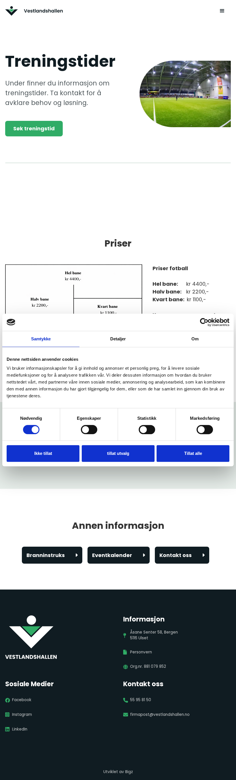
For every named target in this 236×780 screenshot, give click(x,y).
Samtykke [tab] (41, 338)
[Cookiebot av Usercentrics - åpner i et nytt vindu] (204, 322)
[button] (222, 11)
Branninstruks (52, 555)
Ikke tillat (43, 453)
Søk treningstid (34, 128)
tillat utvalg (118, 453)
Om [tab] (195, 338)
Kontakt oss (182, 555)
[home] (34, 11)
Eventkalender (118, 555)
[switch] (89, 429)
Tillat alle (193, 453)
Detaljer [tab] (118, 338)
